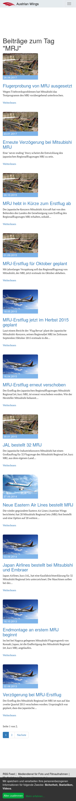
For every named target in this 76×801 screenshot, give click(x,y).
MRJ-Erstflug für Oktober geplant (35, 263)
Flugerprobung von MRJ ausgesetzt (37, 85)
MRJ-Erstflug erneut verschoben (34, 384)
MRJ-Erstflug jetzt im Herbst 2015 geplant (36, 322)
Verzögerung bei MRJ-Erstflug (32, 694)
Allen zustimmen (13, 795)
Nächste (21, 735)
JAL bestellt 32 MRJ (22, 444)
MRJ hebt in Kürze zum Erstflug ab (37, 203)
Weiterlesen (9, 102)
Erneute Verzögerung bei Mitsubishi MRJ (37, 144)
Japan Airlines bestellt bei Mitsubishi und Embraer (38, 567)
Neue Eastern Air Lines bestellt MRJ (38, 504)
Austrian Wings (27, 3)
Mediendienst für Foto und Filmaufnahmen (43, 774)
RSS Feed (9, 774)
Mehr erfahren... (35, 796)
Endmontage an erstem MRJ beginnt (31, 631)
